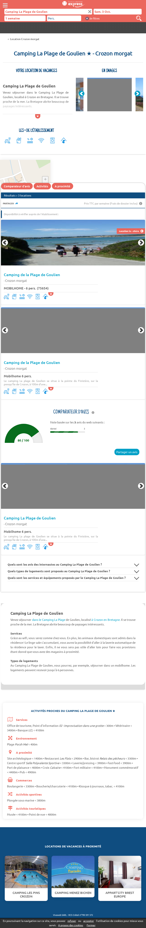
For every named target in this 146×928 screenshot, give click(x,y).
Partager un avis (126, 452)
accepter (88, 920)
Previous (81, 93)
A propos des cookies (70, 925)
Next (137, 93)
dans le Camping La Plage (48, 619)
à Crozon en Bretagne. (105, 619)
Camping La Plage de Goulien (30, 517)
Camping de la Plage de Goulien (32, 274)
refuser (71, 920)
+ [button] (45, 179)
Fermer (91, 925)
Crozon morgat (16, 280)
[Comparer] (136, 18)
